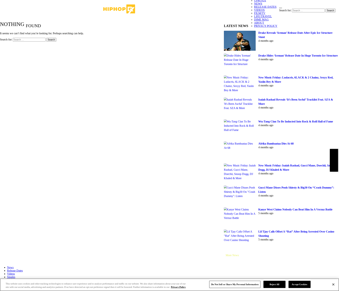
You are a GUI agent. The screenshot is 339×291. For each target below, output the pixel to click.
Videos (11, 273)
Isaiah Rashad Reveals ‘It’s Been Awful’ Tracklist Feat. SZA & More (295, 101)
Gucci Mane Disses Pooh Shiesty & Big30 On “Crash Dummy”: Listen (296, 189)
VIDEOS (259, 9)
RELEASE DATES (265, 6)
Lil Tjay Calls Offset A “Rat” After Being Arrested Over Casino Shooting (296, 233)
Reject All (274, 284)
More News (232, 255)
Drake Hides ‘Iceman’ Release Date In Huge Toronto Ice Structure (298, 55)
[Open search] (280, 7)
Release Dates (15, 270)
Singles (11, 276)
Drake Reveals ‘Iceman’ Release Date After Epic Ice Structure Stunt (295, 35)
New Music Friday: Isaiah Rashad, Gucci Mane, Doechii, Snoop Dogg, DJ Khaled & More (296, 167)
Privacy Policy (178, 287)
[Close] (333, 284)
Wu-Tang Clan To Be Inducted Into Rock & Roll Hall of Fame (295, 121)
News (10, 267)
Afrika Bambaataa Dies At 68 (276, 143)
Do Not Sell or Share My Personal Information (234, 284)
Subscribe (334, 160)
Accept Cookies (299, 284)
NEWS (258, 3)
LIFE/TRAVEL (263, 16)
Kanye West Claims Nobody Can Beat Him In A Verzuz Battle (295, 209)
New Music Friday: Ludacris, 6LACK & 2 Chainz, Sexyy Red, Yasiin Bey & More (295, 79)
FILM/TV (259, 13)
